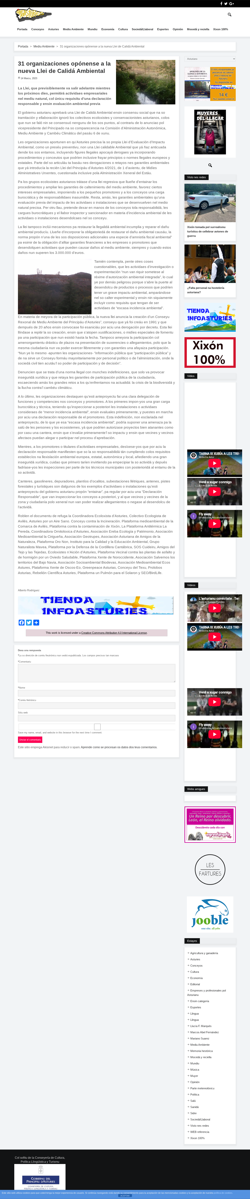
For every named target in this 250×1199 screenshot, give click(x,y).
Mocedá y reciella (198, 29)
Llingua (194, 1013)
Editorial (195, 984)
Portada (22, 29)
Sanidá (194, 1107)
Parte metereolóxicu (202, 1088)
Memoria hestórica (201, 1050)
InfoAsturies (33, 14)
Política (194, 1094)
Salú (193, 1100)
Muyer (194, 1075)
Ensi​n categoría (199, 1001)
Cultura (123, 29)
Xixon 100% (220, 29)
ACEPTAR (125, 1196)
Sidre (193, 1113)
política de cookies (223, 1193)
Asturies (53, 29)
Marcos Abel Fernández (204, 1032)
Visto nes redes (199, 1125)
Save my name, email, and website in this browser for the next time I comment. (60, 732)
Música (194, 1069)
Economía (107, 29)
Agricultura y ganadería (204, 953)
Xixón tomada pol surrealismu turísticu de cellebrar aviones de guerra (207, 231)
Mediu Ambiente (73, 29)
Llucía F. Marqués (201, 1026)
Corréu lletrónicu (27, 700)
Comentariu (24, 661)
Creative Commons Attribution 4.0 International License (114, 632)
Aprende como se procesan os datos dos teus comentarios (119, 747)
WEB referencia (199, 1131)
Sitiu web (23, 712)
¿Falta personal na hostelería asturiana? (205, 290)
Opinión (178, 29)
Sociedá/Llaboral (142, 29)
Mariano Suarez (199, 1038)
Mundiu (92, 29)
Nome (21, 687)
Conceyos (37, 29)
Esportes (163, 29)
